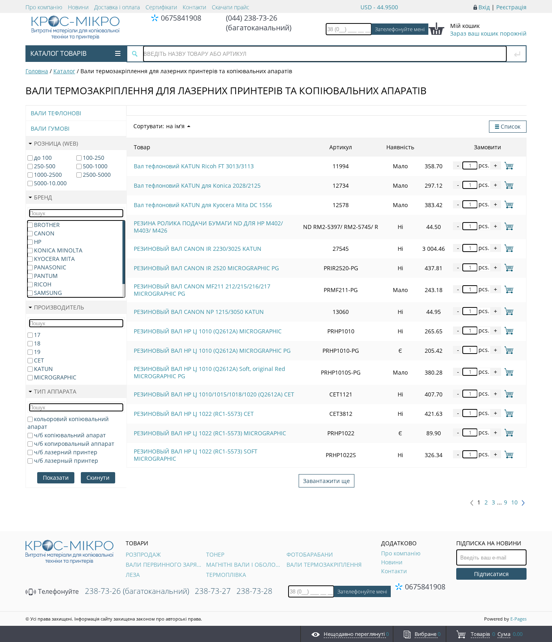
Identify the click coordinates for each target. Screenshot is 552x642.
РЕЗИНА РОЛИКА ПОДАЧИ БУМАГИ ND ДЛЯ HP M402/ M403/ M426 (208, 226)
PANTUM (46, 276)
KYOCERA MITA (54, 259)
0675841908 (181, 18)
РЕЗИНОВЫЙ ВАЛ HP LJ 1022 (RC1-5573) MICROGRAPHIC (210, 433)
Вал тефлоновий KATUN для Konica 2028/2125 (197, 185)
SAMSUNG (48, 293)
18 (37, 343)
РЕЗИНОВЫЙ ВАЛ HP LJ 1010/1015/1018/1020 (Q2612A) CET (214, 394)
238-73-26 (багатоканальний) (137, 591)
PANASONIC (50, 267)
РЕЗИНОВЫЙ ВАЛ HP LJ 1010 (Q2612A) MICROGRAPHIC (208, 331)
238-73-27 (213, 591)
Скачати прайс (230, 7)
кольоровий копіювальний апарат (68, 422)
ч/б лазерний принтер (65, 452)
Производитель (59, 307)
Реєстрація (511, 7)
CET (39, 360)
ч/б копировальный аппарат (74, 443)
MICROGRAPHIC (55, 377)
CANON (44, 233)
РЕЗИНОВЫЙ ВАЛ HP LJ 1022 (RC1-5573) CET (194, 413)
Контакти (194, 7)
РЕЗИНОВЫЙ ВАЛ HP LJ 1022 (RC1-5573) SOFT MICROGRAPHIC (195, 454)
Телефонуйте (57, 591)
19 (37, 352)
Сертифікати (161, 7)
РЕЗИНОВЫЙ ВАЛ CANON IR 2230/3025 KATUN (197, 248)
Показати (56, 477)
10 (514, 502)
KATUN (43, 369)
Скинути (98, 477)
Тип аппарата (55, 391)
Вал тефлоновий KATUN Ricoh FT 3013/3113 (194, 166)
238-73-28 (254, 591)
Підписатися (491, 574)
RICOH (42, 284)
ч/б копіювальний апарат (70, 435)
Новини (78, 7)
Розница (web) (56, 143)
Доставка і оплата (117, 7)
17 (37, 335)
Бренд (43, 197)
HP (37, 242)
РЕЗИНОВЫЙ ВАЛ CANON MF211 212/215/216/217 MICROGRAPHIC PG (202, 289)
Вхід (484, 7)
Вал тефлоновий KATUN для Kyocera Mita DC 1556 (203, 205)
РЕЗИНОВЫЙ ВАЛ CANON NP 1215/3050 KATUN (199, 312)
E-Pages (518, 619)
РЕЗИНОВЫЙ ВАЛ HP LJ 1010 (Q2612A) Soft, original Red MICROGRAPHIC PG (209, 372)
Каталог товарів (58, 53)
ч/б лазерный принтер (66, 460)
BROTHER (47, 225)
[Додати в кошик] (507, 165)
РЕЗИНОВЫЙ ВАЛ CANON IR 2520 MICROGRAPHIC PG (206, 268)
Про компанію (43, 7)
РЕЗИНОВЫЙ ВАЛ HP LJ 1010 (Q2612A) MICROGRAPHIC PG (212, 350)
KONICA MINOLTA (58, 250)
